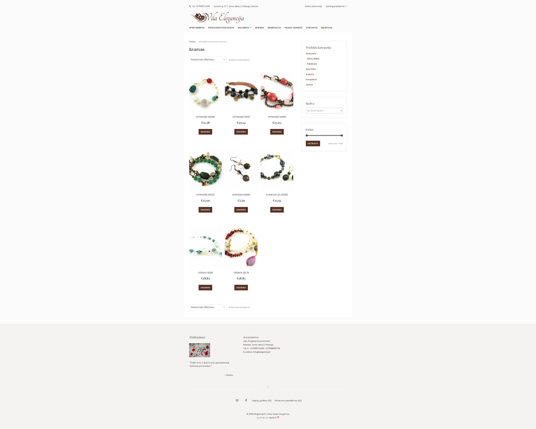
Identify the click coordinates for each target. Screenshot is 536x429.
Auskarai (310, 74)
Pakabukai (312, 63)
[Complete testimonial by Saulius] (213, 350)
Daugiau (205, 131)
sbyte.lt (272, 417)
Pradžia (192, 42)
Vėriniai (309, 84)
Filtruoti (313, 143)
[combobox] (324, 110)
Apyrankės (311, 69)
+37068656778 (272, 348)
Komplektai (311, 79)
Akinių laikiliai (313, 58)
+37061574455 (257, 348)
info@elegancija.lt (262, 352)
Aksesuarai (311, 53)
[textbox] (324, 110)
